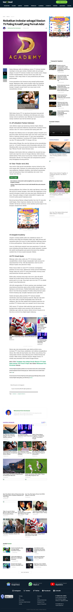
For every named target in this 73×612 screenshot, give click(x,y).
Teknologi (33, 5)
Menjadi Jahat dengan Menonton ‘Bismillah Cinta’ (17, 564)
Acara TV (12, 16)
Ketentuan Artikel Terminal (24, 602)
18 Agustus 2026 (61, 72)
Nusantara (6, 5)
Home (4, 16)
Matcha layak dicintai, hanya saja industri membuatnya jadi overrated (63, 96)
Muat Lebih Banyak (25, 572)
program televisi (21, 393)
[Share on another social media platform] (5, 80)
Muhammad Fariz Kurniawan (14, 28)
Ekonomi (26, 5)
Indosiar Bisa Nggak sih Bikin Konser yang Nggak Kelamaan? (16, 558)
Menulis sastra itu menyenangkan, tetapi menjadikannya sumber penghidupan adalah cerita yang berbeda (63, 68)
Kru (19, 598)
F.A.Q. (38, 598)
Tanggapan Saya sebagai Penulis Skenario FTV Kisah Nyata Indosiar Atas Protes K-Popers (27, 363)
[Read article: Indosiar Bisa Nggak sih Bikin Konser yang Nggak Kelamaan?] (6, 558)
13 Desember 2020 (15, 561)
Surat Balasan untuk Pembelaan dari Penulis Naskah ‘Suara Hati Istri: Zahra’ (39, 550)
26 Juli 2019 (37, 559)
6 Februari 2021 (26, 28)
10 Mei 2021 (14, 567)
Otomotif (48, 5)
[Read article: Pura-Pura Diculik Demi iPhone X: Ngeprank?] (29, 558)
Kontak (20, 604)
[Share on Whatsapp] (5, 77)
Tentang (20, 596)
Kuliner (14, 5)
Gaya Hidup (62, 5)
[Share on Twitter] (5, 73)
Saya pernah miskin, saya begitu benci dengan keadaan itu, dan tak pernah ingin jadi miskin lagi (63, 78)
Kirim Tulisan (62, 2)
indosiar (14, 393)
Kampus (20, 5)
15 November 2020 (38, 567)
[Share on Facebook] (5, 70)
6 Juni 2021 (37, 553)
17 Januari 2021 (14, 552)
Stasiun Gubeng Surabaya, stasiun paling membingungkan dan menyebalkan (63, 113)
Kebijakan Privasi (40, 602)
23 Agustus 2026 (61, 82)
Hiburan (55, 5)
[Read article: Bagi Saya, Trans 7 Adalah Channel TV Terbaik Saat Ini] (29, 565)
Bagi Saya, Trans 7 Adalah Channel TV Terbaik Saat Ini (40, 564)
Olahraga (40, 5)
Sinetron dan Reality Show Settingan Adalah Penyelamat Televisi (17, 549)
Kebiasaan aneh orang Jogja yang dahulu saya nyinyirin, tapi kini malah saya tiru (63, 104)
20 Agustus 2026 (61, 116)
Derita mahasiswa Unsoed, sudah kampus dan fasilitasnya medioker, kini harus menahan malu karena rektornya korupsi (63, 88)
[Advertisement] (36, 12)
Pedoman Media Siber (42, 600)
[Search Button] (69, 2)
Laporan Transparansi (41, 604)
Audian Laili (28, 380)
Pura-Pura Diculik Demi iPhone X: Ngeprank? (39, 557)
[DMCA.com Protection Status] (9, 596)
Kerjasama (39, 596)
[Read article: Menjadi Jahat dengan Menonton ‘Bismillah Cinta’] (6, 565)
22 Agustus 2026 (61, 108)
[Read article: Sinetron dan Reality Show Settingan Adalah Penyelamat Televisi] (6, 550)
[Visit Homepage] (7, 2)
